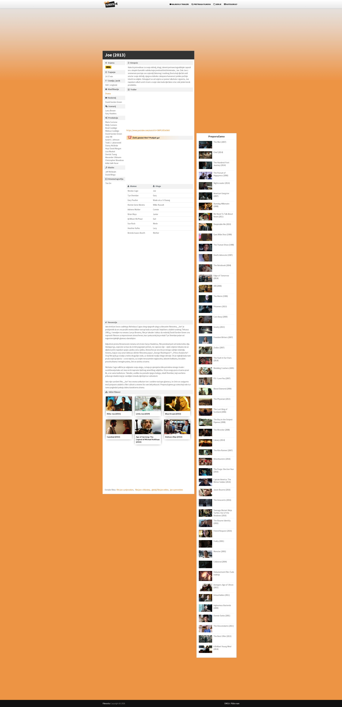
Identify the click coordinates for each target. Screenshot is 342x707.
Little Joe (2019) (143, 414)
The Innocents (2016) (222, 500)
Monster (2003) (219, 551)
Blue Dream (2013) (173, 414)
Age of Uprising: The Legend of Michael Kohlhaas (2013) (148, 439)
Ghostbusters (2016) (221, 459)
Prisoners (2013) (220, 306)
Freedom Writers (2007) (223, 337)
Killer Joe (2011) (114, 414)
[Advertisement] (170, 30)
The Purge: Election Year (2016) (223, 470)
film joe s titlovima (142, 489)
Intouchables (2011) (221, 595)
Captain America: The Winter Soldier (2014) (222, 480)
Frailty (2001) (218, 541)
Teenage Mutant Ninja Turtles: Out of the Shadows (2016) (222, 513)
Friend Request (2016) (222, 531)
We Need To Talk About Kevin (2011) (223, 215)
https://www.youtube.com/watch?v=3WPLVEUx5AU (148, 130)
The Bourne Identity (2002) (222, 522)
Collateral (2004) (220, 561)
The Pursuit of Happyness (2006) (220, 174)
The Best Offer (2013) (222, 636)
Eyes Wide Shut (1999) (222, 234)
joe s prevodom (176, 489)
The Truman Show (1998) (223, 244)
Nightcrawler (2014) (221, 183)
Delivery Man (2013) (173, 437)
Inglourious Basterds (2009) (222, 606)
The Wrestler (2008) (221, 430)
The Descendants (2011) (223, 626)
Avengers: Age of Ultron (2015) (223, 586)
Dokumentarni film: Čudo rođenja (223, 573)
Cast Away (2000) (220, 316)
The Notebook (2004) (222, 265)
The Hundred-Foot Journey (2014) (221, 163)
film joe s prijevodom (124, 489)
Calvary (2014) (219, 440)
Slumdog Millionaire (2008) (221, 205)
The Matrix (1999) (220, 296)
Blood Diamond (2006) (222, 388)
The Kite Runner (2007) (223, 450)
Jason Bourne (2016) (221, 489)
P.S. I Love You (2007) (221, 378)
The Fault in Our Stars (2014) (222, 359)
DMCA (227, 703)
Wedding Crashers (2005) (223, 368)
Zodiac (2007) (218, 347)
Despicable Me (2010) (222, 224)
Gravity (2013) (219, 327)
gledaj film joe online (160, 489)
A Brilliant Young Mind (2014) (222, 647)
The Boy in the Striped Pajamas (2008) (222, 420)
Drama (108, 93)
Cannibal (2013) (113, 437)
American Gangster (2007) (221, 194)
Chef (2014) (218, 152)
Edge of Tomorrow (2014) (221, 277)
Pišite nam (235, 703)
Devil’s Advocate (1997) (223, 255)
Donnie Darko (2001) (221, 615)
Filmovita (106, 703)
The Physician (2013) (221, 399)
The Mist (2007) (219, 142)
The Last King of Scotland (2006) (220, 410)
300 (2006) (217, 286)
